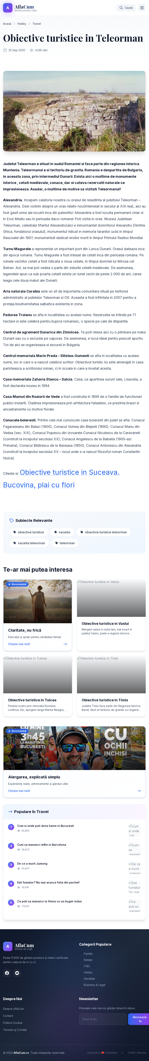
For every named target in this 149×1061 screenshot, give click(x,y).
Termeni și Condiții (15, 1029)
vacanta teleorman (31, 543)
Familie (88, 953)
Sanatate (89, 978)
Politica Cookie (12, 1022)
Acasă (7, 23)
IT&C (87, 966)
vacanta (64, 532)
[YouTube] (17, 973)
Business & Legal (94, 984)
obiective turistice (31, 532)
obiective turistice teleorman (106, 532)
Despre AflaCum (13, 1008)
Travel (36, 23)
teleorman (67, 543)
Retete (88, 960)
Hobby (21, 23)
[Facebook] (7, 973)
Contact (8, 1015)
